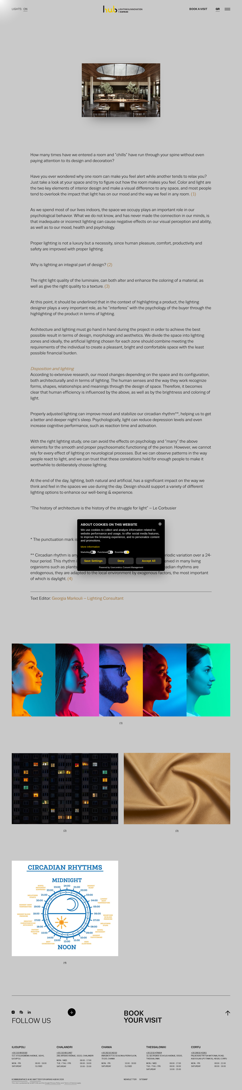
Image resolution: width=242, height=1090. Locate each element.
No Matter (35, 1079)
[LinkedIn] (29, 1012)
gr (218, 9)
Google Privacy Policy (53, 1083)
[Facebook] (21, 1012)
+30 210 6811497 (64, 1053)
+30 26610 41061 (199, 1053)
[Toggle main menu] (227, 9)
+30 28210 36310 (109, 1053)
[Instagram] (13, 1012)
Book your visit (143, 1017)
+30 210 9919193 (19, 1053)
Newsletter (130, 1079)
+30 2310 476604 (154, 1053)
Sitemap (143, 1079)
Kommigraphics (19, 1079)
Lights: (19, 9)
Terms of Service (70, 1083)
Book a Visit (198, 9)
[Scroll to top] (227, 1013)
